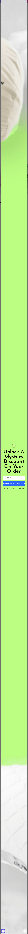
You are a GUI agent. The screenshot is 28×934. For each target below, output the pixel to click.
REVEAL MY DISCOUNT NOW (14, 483)
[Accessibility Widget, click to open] (3, 931)
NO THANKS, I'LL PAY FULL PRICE (14, 488)
